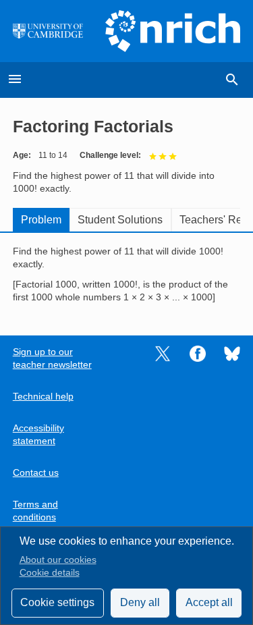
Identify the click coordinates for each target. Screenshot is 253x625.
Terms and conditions (35, 510)
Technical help (43, 396)
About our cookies (58, 560)
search (232, 80)
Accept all (209, 602)
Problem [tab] (41, 219)
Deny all (140, 602)
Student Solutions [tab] (120, 219)
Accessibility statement (38, 434)
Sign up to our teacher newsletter (52, 358)
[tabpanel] (127, 274)
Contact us (36, 473)
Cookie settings (57, 602)
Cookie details (50, 573)
